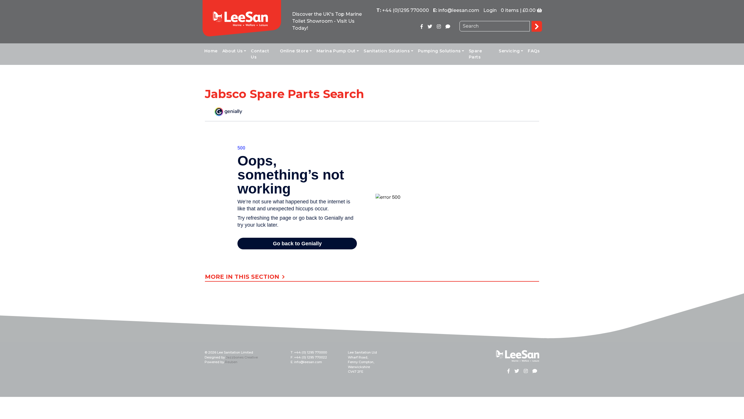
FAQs (534, 51)
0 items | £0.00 (518, 10)
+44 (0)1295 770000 (405, 10)
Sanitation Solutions (387, 51)
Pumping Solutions (439, 51)
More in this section (243, 277)
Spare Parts (475, 54)
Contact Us (260, 54)
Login (490, 10)
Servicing (509, 51)
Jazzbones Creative (242, 357)
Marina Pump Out (336, 51)
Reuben (231, 362)
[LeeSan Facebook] (421, 26)
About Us (232, 51)
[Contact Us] (448, 26)
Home (211, 51)
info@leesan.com (458, 10)
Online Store (294, 51)
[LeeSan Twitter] (429, 26)
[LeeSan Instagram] (438, 26)
